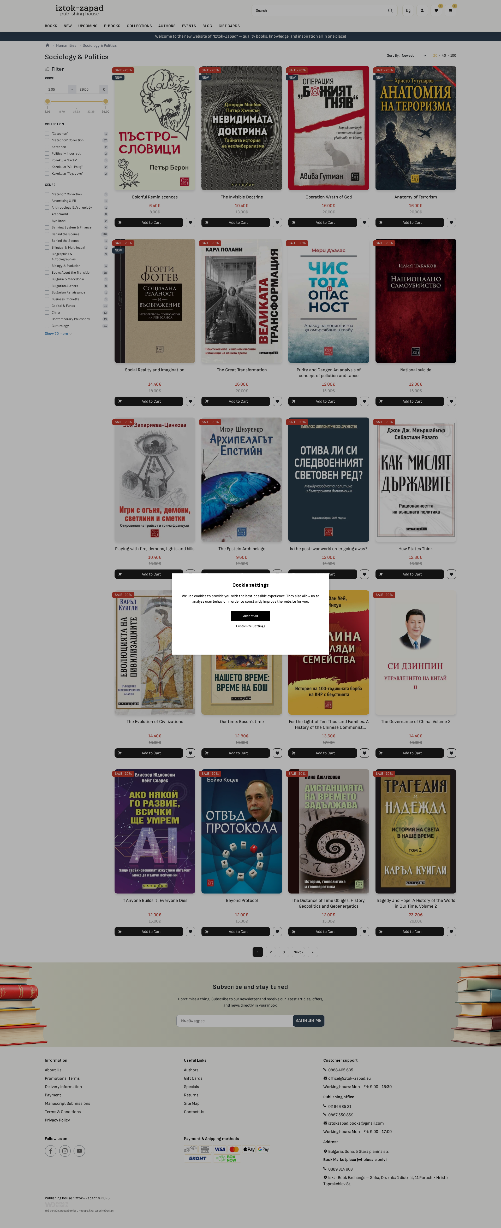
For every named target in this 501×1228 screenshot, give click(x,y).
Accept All (250, 616)
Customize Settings (250, 626)
